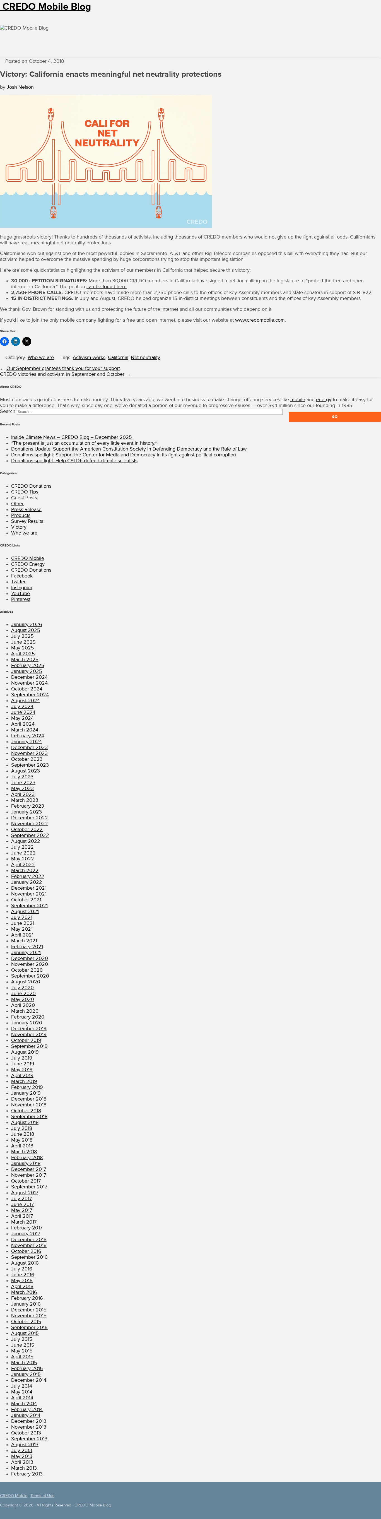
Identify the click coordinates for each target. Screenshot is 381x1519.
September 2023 (30, 765)
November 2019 (29, 1034)
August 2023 (25, 771)
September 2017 (29, 1187)
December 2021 (29, 888)
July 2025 (22, 636)
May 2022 (22, 859)
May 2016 (22, 1281)
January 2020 (26, 1023)
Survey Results (27, 521)
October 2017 (26, 1181)
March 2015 (24, 1363)
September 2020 (30, 976)
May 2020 (22, 999)
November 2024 (29, 683)
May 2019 (22, 1070)
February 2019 (27, 1087)
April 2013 (22, 1462)
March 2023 (24, 800)
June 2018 (22, 1134)
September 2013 (29, 1439)
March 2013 (24, 1468)
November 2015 (29, 1316)
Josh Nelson (20, 87)
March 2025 (24, 660)
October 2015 (26, 1322)
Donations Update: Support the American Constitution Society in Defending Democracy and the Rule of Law (129, 449)
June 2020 (23, 993)
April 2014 (22, 1398)
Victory (18, 527)
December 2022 (29, 818)
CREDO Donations (31, 486)
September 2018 (29, 1117)
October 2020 (27, 970)
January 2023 (26, 812)
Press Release (26, 509)
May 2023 (22, 788)
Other (17, 504)
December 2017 (28, 1169)
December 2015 (29, 1310)
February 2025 (27, 665)
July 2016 (21, 1269)
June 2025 (23, 642)
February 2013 (27, 1474)
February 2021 (27, 947)
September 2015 (29, 1327)
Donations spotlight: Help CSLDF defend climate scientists (74, 461)
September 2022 (30, 835)
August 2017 (24, 1193)
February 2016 (27, 1298)
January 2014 (25, 1415)
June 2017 (22, 1204)
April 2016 (22, 1286)
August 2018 (24, 1122)
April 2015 (22, 1357)
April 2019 (22, 1076)
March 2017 (24, 1222)
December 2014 (28, 1380)
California (118, 357)
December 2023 (29, 747)
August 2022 (25, 841)
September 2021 (29, 906)
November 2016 (29, 1245)
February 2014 (27, 1409)
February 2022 (27, 876)
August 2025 (25, 630)
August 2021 (25, 911)
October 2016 (26, 1251)
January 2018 (25, 1163)
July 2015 (21, 1339)
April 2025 (23, 654)
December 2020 (29, 958)
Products (20, 515)
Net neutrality (145, 357)
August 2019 (25, 1052)
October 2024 (26, 689)
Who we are (41, 357)
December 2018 (28, 1099)
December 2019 (29, 1029)
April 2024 (23, 724)
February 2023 (27, 806)
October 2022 (27, 829)
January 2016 (26, 1304)
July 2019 (21, 1058)
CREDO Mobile (27, 558)
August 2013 (24, 1445)
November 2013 (28, 1427)
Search (7, 411)
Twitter (18, 582)
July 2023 (22, 777)
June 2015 (22, 1345)
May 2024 (22, 718)
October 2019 (26, 1040)
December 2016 (29, 1240)
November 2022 (29, 824)
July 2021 (21, 917)
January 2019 (26, 1093)
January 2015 (26, 1374)
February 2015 (27, 1368)
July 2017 (21, 1199)
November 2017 (28, 1175)
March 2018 (24, 1152)
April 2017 (22, 1216)
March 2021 (24, 941)
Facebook (22, 576)
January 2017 (25, 1234)
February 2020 (27, 1017)
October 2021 (26, 900)
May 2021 (22, 929)
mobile (297, 400)
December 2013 (28, 1421)
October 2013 (26, 1433)
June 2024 (23, 712)
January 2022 (26, 882)
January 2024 (26, 742)
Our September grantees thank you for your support (63, 368)
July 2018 (21, 1128)
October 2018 (26, 1111)
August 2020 (25, 982)
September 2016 (29, 1257)
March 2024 (24, 730)
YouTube (20, 593)
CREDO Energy (28, 564)
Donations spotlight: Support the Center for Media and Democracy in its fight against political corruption (123, 455)
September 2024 (30, 695)
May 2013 (21, 1456)
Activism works (89, 357)
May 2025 (22, 648)
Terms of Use (42, 1495)
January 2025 (26, 671)
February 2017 (26, 1228)
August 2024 (25, 701)
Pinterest (20, 599)
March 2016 (24, 1292)
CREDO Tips (24, 492)
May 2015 (22, 1351)
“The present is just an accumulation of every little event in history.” (84, 443)
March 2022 (24, 870)
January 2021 (26, 952)
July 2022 (22, 847)
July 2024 (22, 706)
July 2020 (22, 988)
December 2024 (29, 677)
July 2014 (21, 1386)
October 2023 (26, 759)
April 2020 (23, 1005)
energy (323, 400)
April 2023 (23, 794)
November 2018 (28, 1105)
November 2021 (29, 894)
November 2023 (29, 753)
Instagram (21, 588)
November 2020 (29, 964)
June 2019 (22, 1064)
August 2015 (25, 1333)
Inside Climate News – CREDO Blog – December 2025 (71, 437)
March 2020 (24, 1011)
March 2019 (24, 1081)
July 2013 (21, 1450)
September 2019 (29, 1046)
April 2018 (22, 1146)
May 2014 (21, 1392)
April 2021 (22, 935)
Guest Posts (24, 498)
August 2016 (25, 1263)
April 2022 (23, 865)
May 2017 (21, 1210)
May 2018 (21, 1140)
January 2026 (26, 624)
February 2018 (27, 1158)
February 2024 (27, 736)
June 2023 (23, 783)
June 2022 (23, 853)
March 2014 (24, 1404)
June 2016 (22, 1275)
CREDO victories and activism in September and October (62, 374)
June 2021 (22, 923)
